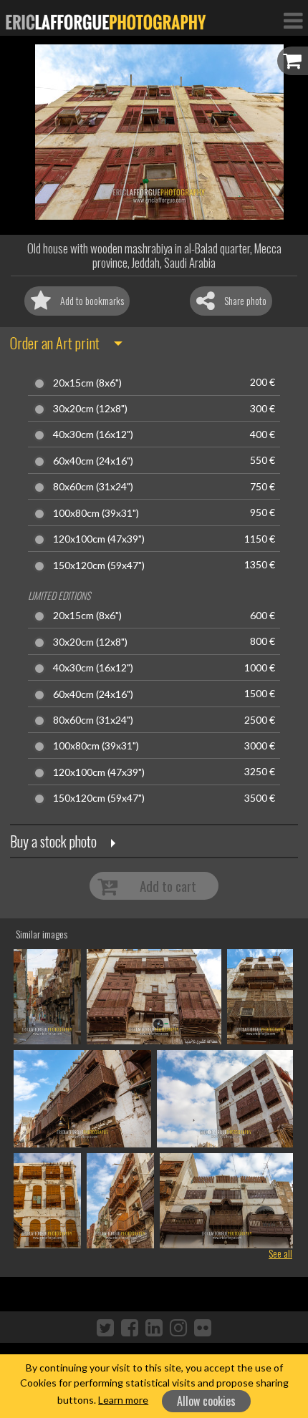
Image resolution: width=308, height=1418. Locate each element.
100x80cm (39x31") (96, 513)
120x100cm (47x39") (99, 539)
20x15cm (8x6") (87, 383)
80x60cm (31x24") (93, 486)
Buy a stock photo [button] (53, 841)
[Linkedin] (154, 1327)
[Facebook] (129, 1327)
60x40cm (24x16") (93, 461)
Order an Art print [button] (55, 343)
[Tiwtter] (105, 1327)
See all (280, 1253)
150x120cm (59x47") (99, 565)
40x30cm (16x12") (93, 434)
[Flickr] (202, 1327)
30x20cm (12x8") (90, 408)
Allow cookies (206, 1400)
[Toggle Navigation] (293, 20)
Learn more (123, 1400)
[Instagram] (178, 1327)
